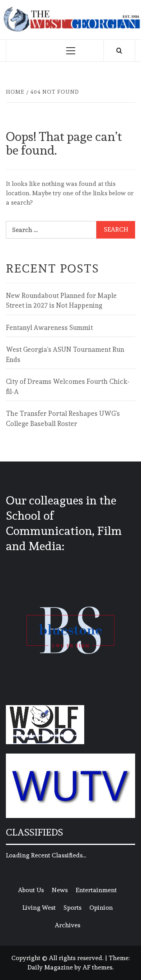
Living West (39, 907)
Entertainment (96, 890)
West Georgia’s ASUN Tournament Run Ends (65, 354)
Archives (67, 925)
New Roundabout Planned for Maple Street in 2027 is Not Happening (61, 301)
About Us (31, 890)
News (60, 890)
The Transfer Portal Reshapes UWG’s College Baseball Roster (63, 419)
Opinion (101, 907)
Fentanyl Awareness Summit (49, 327)
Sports (72, 907)
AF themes (97, 967)
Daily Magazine (50, 967)
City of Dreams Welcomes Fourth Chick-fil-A (68, 387)
